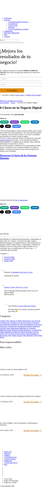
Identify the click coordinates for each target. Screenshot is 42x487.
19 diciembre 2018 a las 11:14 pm (22, 272)
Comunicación (4, 323)
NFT (6, 334)
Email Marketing (5, 324)
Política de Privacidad (34, 95)
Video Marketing (28, 335)
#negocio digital (9, 257)
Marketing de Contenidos (27, 328)
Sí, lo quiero (12, 90)
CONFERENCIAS (10, 457)
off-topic (17, 334)
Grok (8, 126)
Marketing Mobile (17, 330)
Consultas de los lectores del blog (20, 323)
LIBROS (7, 455)
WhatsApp (25, 122)
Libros (8, 328)
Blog (5, 35)
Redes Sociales (17, 335)
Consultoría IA (13, 24)
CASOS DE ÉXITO (11, 463)
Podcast (23, 334)
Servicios (7, 20)
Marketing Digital (5, 330)
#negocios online (9, 259)
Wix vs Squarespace (21, 200)
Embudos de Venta (17, 324)
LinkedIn (35, 122)
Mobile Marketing (26, 332)
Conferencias (8, 31)
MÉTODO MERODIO (11, 33)
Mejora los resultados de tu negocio (11, 101)
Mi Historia (7, 18)
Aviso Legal (19, 95)
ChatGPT (4, 122)
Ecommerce (35, 323)
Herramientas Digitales (24, 326)
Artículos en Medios (16, 321)
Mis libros (11, 27)
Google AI (16, 126)
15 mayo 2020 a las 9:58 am (27, 306)
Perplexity (14, 122)
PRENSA (7, 453)
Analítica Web (4, 321)
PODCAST (8, 452)
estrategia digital (5, 140)
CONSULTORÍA (10, 459)
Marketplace (9, 332)
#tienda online (8, 261)
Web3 (36, 335)
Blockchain (26, 321)
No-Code (11, 334)
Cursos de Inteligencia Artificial (18, 29)
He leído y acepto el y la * (22, 95)
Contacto (7, 36)
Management (15, 328)
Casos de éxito (13, 25)
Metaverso (17, 332)
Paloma (6, 287)
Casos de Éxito (35, 321)
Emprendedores (29, 324)
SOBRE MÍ (8, 461)
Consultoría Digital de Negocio (18, 22)
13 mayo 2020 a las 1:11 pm (19, 287)
